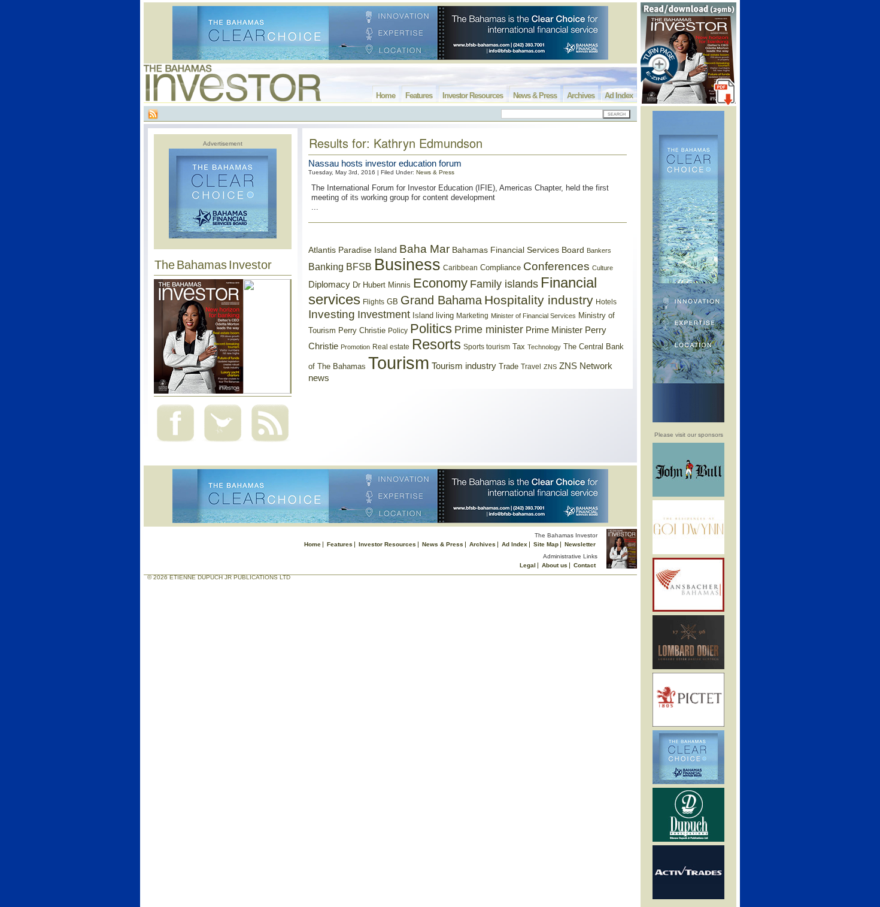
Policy (398, 330)
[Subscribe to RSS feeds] (270, 443)
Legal (528, 565)
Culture (602, 267)
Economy (440, 283)
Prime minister (488, 329)
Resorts (436, 344)
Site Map (546, 544)
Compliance (500, 267)
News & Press (535, 95)
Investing (331, 314)
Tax (518, 346)
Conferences (556, 266)
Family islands (504, 284)
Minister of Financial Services (533, 315)
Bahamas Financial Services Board (518, 250)
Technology (544, 346)
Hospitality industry (538, 300)
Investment (383, 315)
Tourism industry (464, 366)
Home (385, 95)
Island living (433, 315)
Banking (326, 266)
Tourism (398, 363)
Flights (373, 302)
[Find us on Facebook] (175, 443)
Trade (508, 366)
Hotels (606, 302)
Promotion (355, 346)
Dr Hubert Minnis (382, 284)
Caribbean (460, 268)
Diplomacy (329, 284)
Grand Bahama (441, 300)
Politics (431, 328)
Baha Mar (424, 249)
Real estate (390, 347)
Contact (584, 565)
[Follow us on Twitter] (222, 443)
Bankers (599, 250)
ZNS (550, 366)
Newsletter (580, 544)
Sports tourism (486, 347)
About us (555, 565)
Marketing (472, 315)
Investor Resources (472, 95)
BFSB (359, 266)
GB (392, 301)
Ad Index (619, 95)
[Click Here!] (688, 494)
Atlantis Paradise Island (352, 250)
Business (407, 265)
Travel (531, 366)
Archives (580, 95)
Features (418, 95)
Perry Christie (362, 330)
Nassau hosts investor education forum (385, 163)
